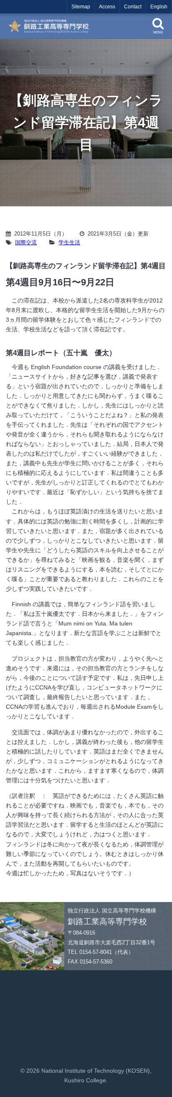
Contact (133, 6)
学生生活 (69, 242)
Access (107, 6)
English (158, 6)
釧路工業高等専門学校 (51, 26)
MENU (158, 32)
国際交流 (26, 242)
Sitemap (80, 6)
